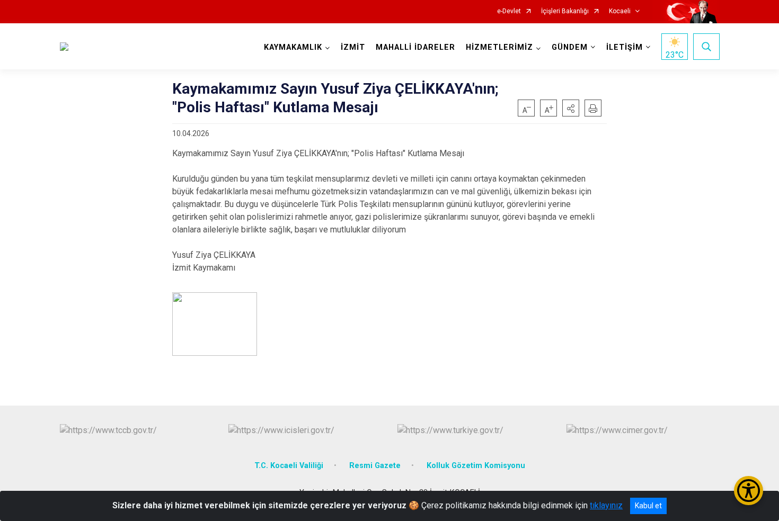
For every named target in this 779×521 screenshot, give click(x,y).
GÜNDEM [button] (570, 47)
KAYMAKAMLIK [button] (293, 47)
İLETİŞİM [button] (624, 47)
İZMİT (353, 47)
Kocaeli (620, 11)
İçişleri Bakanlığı (565, 11)
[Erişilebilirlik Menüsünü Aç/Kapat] (748, 490)
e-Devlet (509, 11)
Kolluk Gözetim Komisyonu (476, 465)
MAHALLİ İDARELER (415, 47)
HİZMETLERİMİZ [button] (499, 47)
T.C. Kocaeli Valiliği (288, 465)
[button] (570, 108)
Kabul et (648, 505)
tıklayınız (606, 505)
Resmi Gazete (375, 465)
